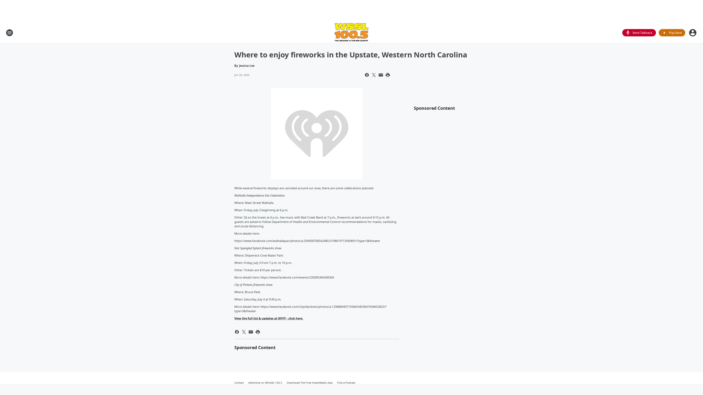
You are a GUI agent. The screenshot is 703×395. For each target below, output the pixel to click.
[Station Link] (352, 32)
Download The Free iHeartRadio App (310, 382)
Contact (239, 382)
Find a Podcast (346, 382)
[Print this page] (387, 75)
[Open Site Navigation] (9, 32)
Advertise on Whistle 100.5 (265, 382)
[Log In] (693, 32)
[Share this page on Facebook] (366, 75)
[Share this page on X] (373, 75)
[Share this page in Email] (380, 75)
